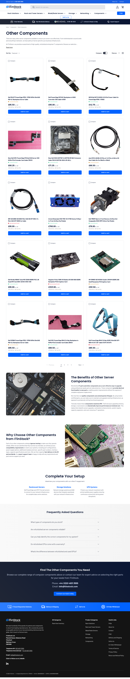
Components (99, 13)
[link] (50, 365)
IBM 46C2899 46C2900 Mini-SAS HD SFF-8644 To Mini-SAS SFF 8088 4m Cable (23, 220)
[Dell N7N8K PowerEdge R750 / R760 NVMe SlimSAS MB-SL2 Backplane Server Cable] (24, 322)
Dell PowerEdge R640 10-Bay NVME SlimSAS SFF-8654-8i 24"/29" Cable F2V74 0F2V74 (104, 341)
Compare (99, 53)
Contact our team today (65, 594)
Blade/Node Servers (55, 13)
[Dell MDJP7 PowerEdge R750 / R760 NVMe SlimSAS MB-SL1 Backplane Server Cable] (24, 79)
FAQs (110, 623)
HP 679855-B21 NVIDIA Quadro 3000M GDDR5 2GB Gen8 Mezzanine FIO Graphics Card (104, 281)
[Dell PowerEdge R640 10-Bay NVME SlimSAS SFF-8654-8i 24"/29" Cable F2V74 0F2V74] (105, 322)
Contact (122, 1)
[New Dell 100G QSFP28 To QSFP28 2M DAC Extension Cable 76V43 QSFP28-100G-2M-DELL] (65, 140)
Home (7, 27)
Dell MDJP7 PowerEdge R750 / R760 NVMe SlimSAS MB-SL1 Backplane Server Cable (24, 98)
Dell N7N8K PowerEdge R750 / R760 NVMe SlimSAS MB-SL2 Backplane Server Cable (24, 341)
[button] (123, 7)
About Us (114, 1)
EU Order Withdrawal (115, 645)
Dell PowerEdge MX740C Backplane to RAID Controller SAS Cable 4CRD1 (62, 98)
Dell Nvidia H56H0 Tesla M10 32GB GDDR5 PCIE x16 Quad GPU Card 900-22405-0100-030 (23, 281)
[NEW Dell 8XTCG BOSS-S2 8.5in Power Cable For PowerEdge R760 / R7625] (105, 79)
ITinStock (12, 673)
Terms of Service (114, 648)
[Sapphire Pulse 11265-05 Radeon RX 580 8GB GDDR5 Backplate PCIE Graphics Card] (65, 261)
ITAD (121, 13)
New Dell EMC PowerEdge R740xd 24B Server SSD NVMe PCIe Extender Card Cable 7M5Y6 (23, 159)
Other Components (22, 27)
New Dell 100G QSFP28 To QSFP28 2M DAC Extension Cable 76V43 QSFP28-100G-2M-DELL (64, 159)
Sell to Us (66, 17)
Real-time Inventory (58, 623)
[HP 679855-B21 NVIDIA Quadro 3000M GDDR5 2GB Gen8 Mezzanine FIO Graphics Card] (105, 261)
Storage (72, 13)
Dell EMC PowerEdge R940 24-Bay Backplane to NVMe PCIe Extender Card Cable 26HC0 (63, 341)
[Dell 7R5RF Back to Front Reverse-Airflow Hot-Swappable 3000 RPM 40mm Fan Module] (105, 200)
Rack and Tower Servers (33, 13)
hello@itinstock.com (16, 655)
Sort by (8, 53)
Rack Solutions (13, 13)
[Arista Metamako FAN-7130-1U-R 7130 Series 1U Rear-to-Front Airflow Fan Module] (65, 200)
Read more (9, 47)
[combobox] (67, 7)
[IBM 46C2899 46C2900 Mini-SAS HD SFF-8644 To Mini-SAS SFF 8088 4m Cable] (24, 200)
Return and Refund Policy (116, 655)
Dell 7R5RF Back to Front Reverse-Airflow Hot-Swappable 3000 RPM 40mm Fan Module (103, 220)
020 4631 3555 (19, 1)
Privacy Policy (113, 652)
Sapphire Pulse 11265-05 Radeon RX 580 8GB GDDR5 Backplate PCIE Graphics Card (64, 281)
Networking (84, 13)
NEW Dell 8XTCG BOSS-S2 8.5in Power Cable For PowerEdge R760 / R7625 (104, 98)
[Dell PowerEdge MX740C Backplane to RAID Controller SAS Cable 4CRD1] (65, 79)
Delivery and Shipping (115, 638)
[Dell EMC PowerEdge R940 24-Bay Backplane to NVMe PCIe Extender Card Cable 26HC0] (65, 322)
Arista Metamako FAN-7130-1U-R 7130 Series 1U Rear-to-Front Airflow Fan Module (64, 220)
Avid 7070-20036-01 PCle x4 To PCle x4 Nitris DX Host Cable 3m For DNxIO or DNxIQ (104, 159)
